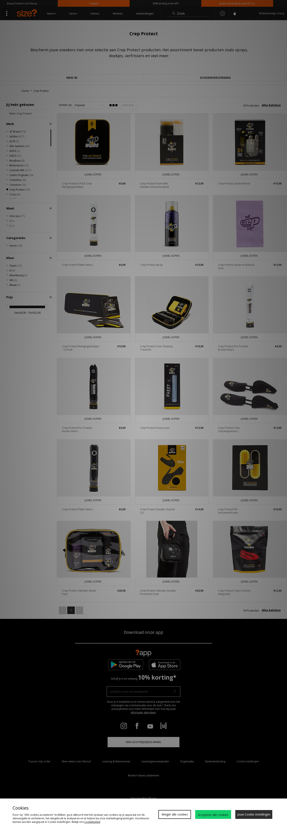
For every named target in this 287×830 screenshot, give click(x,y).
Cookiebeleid (92, 822)
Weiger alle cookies (175, 814)
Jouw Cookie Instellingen (253, 814)
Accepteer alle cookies (213, 815)
